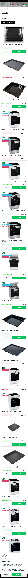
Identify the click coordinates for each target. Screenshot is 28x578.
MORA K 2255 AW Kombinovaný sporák (12, 526)
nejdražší (11, 18)
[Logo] (14, 5)
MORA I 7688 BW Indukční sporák (10, 496)
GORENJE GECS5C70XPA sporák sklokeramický (13, 210)
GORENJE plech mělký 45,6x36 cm (10, 360)
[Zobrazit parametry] (8, 22)
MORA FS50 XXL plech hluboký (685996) (12, 467)
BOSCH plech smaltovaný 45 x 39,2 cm (12, 44)
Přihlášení (17, 0)
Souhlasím (17, 574)
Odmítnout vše (7, 574)
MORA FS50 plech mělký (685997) (10, 437)
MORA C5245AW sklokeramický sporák (11, 411)
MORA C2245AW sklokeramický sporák (11, 386)
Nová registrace (24, 0)
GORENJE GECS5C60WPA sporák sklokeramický (14, 181)
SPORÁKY (7, 8)
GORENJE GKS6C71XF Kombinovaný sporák (13, 300)
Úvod (2, 8)
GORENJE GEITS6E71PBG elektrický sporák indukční (12, 241)
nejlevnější (4, 18)
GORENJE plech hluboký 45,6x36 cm (11, 330)
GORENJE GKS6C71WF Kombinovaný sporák (13, 271)
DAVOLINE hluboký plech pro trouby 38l (11, 100)
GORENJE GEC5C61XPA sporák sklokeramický (13, 155)
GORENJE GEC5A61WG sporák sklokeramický (13, 129)
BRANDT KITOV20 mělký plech (9, 74)
